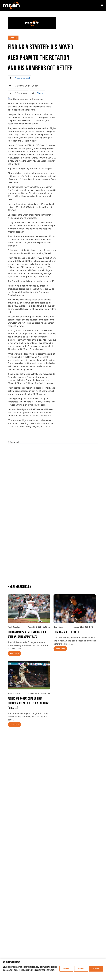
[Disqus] (53, 478)
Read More (14, 653)
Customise (66, 969)
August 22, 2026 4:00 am (85, 627)
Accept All (96, 969)
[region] (53, 966)
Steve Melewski (22, 78)
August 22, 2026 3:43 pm (39, 627)
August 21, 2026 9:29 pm (39, 693)
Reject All (81, 969)
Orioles (13, 37)
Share (40, 93)
